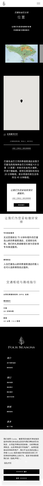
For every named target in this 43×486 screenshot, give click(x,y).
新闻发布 (10, 411)
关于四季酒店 (11, 363)
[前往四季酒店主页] (4, 3)
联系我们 (21, 205)
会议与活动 (10, 397)
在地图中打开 (12, 134)
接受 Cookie (21, 478)
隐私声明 (7, 463)
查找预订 (10, 387)
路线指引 (7, 301)
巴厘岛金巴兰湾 (21, 12)
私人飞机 (10, 426)
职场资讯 (10, 367)
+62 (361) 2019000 (21, 148)
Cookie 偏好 (21, 471)
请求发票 (10, 382)
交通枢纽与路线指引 (21, 30)
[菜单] (38, 3)
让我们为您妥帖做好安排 (21, 27)
